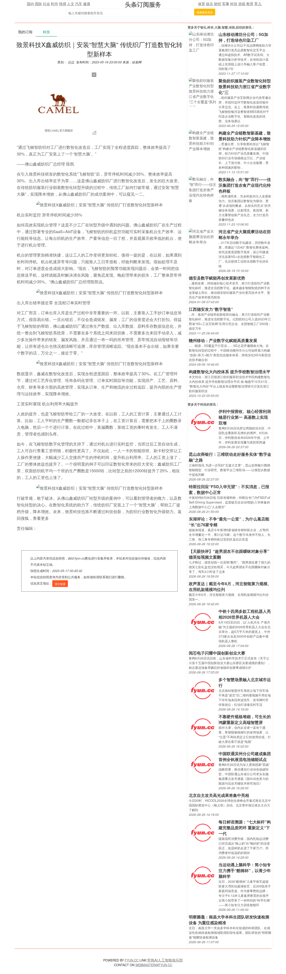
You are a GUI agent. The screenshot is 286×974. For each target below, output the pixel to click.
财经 (217, 3)
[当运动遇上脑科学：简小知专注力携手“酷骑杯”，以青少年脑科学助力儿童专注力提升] (202, 875)
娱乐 (209, 3)
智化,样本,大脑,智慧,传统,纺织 (221, 27)
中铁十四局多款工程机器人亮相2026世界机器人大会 (245, 614)
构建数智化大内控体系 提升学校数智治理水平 (229, 372)
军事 (225, 3)
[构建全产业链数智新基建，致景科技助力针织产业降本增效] (202, 140)
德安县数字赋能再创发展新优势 (217, 278)
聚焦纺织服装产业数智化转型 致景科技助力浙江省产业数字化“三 (245, 86)
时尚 (54, 3)
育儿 (257, 3)
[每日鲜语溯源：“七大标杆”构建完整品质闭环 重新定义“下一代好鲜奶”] (202, 832)
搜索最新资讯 (205, 12)
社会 (46, 3)
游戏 (241, 3)
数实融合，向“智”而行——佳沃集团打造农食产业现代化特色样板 (245, 185)
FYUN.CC (132, 960)
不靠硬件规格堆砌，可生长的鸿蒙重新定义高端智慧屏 (245, 719)
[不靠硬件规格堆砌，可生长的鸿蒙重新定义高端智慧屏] (202, 726)
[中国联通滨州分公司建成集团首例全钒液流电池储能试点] (202, 764)
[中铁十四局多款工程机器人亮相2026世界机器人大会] (202, 621)
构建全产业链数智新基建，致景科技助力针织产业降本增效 (245, 136)
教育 (249, 3)
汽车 (78, 3)
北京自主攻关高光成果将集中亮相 (219, 795)
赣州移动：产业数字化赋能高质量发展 (223, 340)
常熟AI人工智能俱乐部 (165, 960)
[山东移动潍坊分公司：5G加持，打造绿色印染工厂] (202, 41)
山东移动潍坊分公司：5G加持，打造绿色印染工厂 (243, 37)
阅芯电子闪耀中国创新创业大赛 (217, 653)
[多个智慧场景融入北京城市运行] (202, 689)
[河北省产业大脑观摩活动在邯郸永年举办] (202, 236)
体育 (201, 3)
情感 (62, 3)
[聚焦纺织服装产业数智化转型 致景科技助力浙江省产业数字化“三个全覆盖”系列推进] (202, 91)
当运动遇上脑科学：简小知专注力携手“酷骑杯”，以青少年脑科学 (245, 870)
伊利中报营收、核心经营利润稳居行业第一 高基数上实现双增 (245, 417)
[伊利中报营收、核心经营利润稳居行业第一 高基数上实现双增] (202, 421)
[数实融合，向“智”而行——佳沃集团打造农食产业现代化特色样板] (202, 189)
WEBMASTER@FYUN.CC (153, 965)
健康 (86, 3)
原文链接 (60, 584)
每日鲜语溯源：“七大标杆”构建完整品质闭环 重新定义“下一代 (245, 827)
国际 (38, 3)
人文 (70, 3)
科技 (233, 3)
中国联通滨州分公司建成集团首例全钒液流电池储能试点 (245, 756)
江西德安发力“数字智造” (211, 309)
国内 (30, 3)
